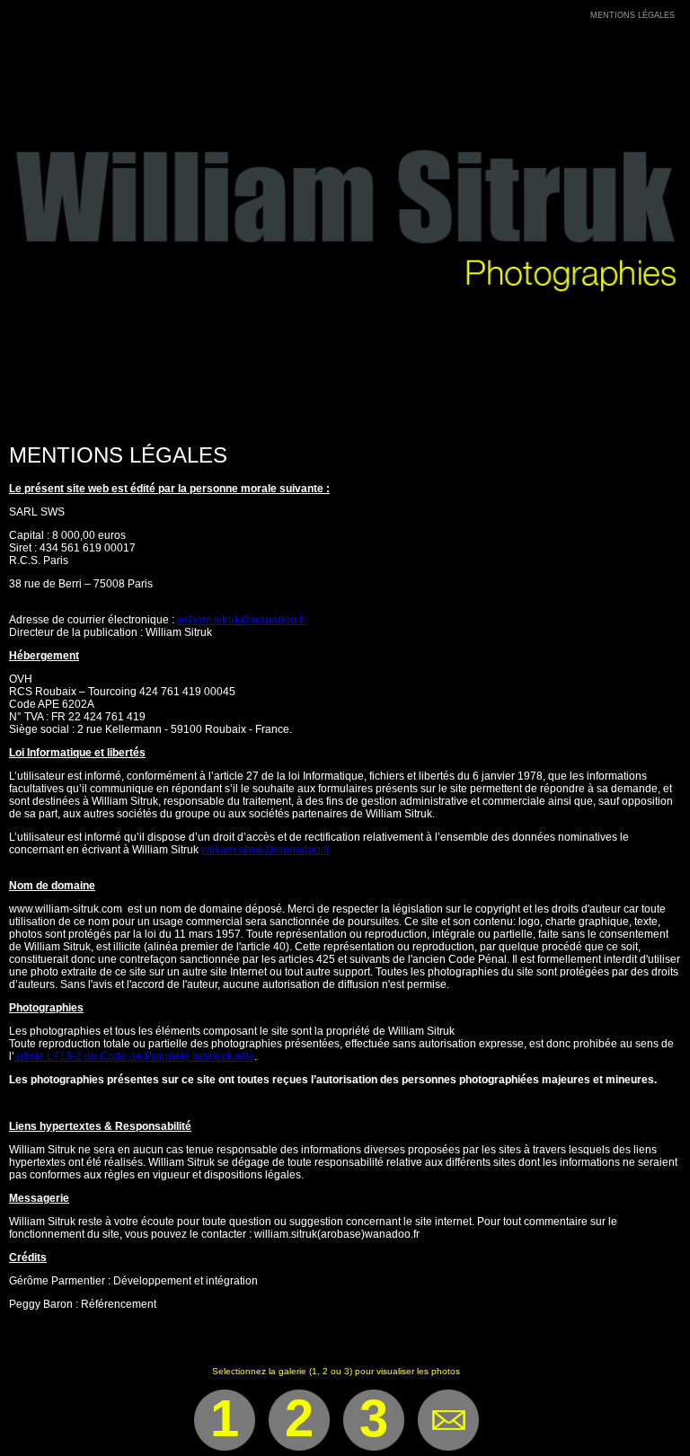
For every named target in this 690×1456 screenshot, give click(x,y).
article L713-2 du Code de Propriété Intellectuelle (134, 1056)
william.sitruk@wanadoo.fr (241, 619)
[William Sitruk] (345, 422)
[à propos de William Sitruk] (578, 15)
